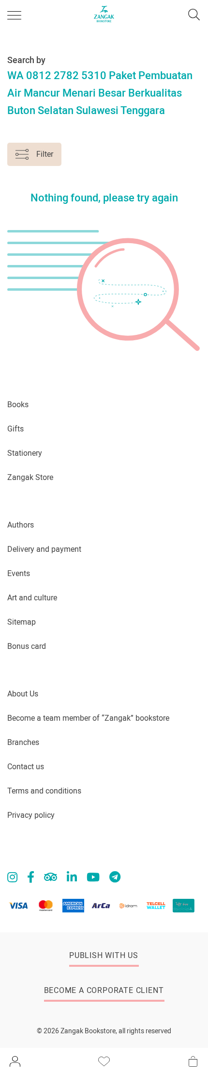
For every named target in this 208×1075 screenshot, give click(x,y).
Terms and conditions (44, 790)
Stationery (24, 453)
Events (18, 573)
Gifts (15, 428)
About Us (22, 693)
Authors (20, 524)
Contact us (25, 766)
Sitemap (21, 622)
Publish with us (103, 955)
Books (18, 404)
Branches (23, 742)
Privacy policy (31, 815)
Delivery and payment (44, 549)
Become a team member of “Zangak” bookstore (88, 718)
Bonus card (26, 646)
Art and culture (32, 597)
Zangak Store (30, 477)
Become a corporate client (104, 990)
